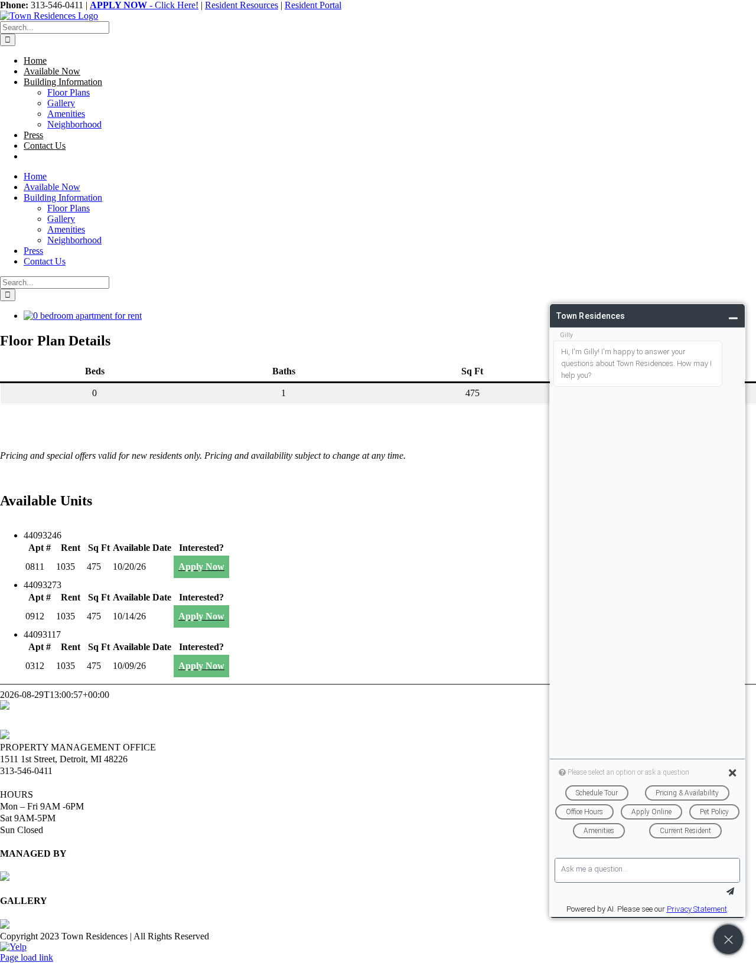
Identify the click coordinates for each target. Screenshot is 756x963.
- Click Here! (144, 5)
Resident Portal (313, 5)
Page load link (26, 957)
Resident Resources (241, 5)
